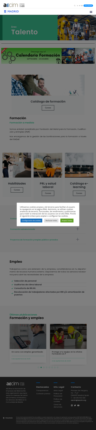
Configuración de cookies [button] (31, 220)
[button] (74, 5)
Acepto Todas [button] (67, 220)
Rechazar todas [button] (51, 220)
